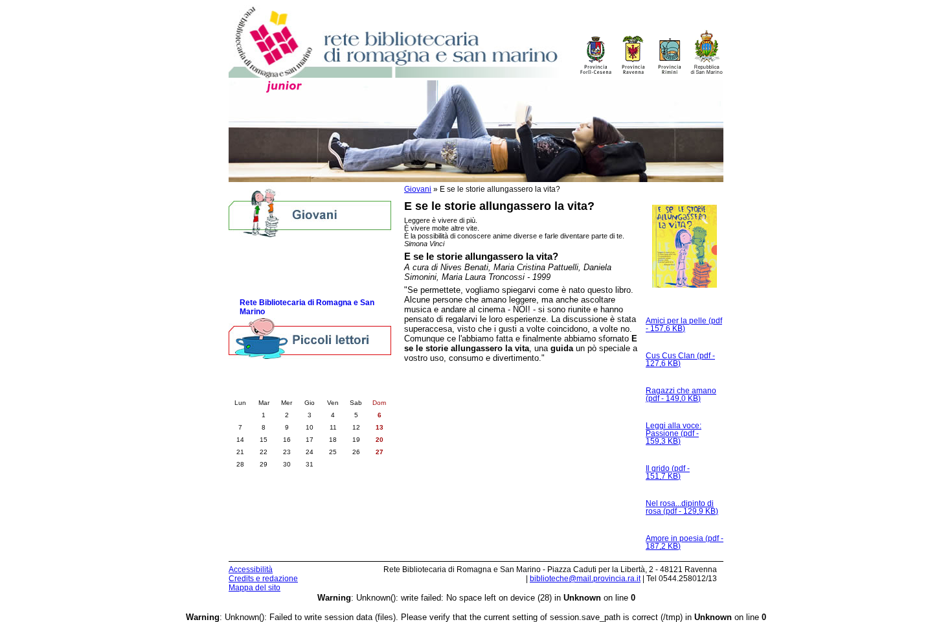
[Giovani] (310, 212)
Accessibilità (251, 569)
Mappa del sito (254, 587)
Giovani (417, 189)
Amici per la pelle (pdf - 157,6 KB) (684, 324)
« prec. (275, 389)
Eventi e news (266, 287)
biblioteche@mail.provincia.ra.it (585, 578)
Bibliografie (260, 274)
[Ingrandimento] (684, 251)
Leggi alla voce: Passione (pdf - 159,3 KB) (673, 433)
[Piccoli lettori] (310, 339)
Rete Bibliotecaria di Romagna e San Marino (307, 307)
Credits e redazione (263, 578)
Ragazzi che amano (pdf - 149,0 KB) (681, 394)
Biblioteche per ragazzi (282, 248)
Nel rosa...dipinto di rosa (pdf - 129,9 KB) (682, 507)
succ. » (344, 389)
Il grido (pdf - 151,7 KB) (668, 472)
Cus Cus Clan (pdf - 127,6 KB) (680, 359)
